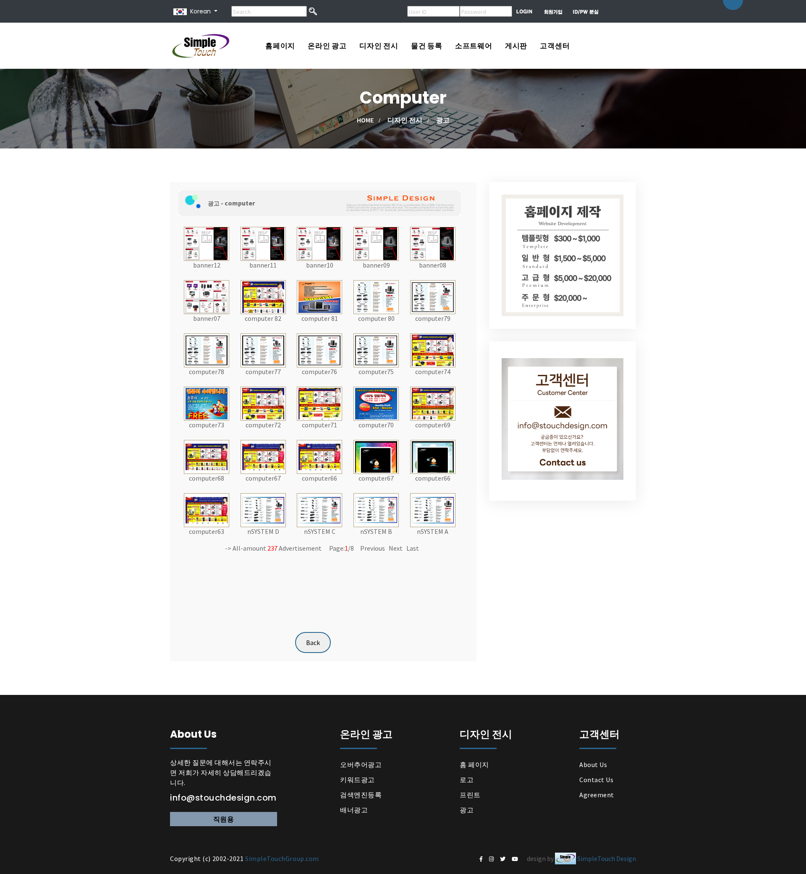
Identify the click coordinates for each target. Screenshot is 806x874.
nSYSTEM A (432, 531)
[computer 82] (263, 296)
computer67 (263, 478)
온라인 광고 (327, 46)
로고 (467, 779)
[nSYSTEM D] (263, 509)
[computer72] (263, 402)
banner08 (432, 265)
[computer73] (207, 402)
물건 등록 (426, 46)
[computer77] (263, 349)
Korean (199, 11)
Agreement (596, 795)
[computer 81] (319, 296)
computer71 (319, 425)
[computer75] (376, 349)
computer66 (319, 478)
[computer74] (433, 349)
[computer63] (207, 509)
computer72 (263, 425)
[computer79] (433, 296)
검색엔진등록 (361, 795)
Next (396, 548)
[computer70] (376, 402)
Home (365, 120)
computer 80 (376, 318)
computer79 (432, 318)
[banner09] (376, 243)
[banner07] (207, 296)
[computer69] (433, 402)
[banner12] (207, 243)
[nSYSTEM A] (433, 509)
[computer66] (319, 456)
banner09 (376, 265)
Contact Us (596, 779)
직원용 (223, 819)
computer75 (376, 371)
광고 (467, 810)
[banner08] (433, 243)
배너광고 (354, 810)
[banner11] (263, 243)
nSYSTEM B (376, 531)
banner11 (263, 265)
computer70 (376, 425)
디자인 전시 (378, 46)
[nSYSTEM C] (319, 509)
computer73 (206, 425)
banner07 (206, 318)
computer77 (263, 371)
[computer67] (263, 456)
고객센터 (555, 46)
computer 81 (319, 318)
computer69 (432, 425)
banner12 (206, 265)
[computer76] (319, 349)
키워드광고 (357, 779)
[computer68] (207, 456)
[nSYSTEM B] (376, 509)
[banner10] (319, 243)
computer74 (432, 371)
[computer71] (319, 402)
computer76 (319, 371)
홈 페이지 (474, 764)
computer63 (206, 531)
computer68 (206, 478)
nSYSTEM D (263, 531)
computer (240, 203)
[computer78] (207, 349)
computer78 (206, 371)
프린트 (470, 795)
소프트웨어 (473, 46)
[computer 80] (376, 296)
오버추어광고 (361, 764)
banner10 (319, 265)
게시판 (516, 46)
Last (412, 548)
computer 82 (263, 318)
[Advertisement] (323, 564)
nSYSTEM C (319, 531)
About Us (593, 764)
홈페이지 (280, 46)
